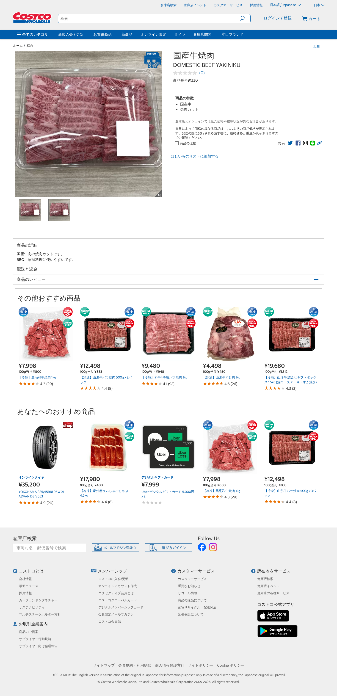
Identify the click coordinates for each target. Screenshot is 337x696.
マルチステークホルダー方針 (40, 614)
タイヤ (179, 34)
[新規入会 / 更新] (84, 34)
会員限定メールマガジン (116, 614)
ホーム (18, 46)
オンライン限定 (153, 34)
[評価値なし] (186, 73)
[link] (290, 143)
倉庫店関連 (202, 34)
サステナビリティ (32, 607)
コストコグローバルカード (117, 600)
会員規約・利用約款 (134, 665)
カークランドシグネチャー (38, 600)
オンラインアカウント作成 (117, 586)
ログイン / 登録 (277, 18)
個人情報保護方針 (169, 665)
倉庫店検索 (25, 538)
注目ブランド (232, 34)
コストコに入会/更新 (113, 579)
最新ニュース (28, 586)
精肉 (30, 46)
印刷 (316, 46)
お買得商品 (102, 34)
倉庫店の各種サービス (273, 593)
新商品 (127, 34)
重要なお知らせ (189, 586)
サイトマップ (104, 665)
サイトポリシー (200, 665)
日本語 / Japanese (283, 5)
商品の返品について (192, 600)
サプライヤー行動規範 (35, 639)
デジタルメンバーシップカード (120, 607)
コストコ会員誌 (109, 621)
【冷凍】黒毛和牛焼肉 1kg (37, 377)
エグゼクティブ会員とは (116, 593)
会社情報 (25, 579)
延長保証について (191, 614)
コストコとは (31, 571)
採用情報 (25, 593)
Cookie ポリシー (230, 665)
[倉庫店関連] (212, 34)
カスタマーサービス (196, 571)
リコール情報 (187, 593)
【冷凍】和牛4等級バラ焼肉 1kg (164, 377)
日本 (317, 5)
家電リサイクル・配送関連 (197, 607)
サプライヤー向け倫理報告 (38, 646)
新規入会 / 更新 (70, 34)
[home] (32, 17)
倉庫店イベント (268, 586)
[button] (245, 18)
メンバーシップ (112, 571)
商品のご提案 (28, 632)
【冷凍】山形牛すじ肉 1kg (221, 377)
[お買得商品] (112, 34)
